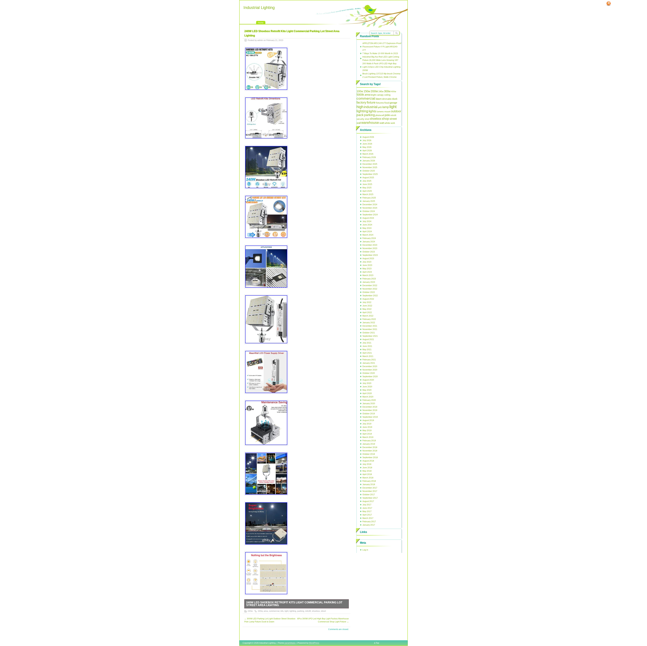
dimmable (387, 99)
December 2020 (369, 366)
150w (367, 91)
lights (372, 111)
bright (373, 95)
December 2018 (369, 447)
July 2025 (366, 181)
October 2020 (368, 373)
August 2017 (368, 501)
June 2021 (367, 346)
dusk (394, 98)
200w (374, 91)
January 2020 (368, 403)
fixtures (380, 102)
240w (250, 611)
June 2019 (367, 427)
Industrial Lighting (259, 7)
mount (387, 111)
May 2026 (367, 147)
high (360, 107)
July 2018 (366, 464)
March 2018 (367, 478)
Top (377, 643)
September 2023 (370, 255)
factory (361, 102)
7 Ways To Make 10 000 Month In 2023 (380, 53)
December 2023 (369, 245)
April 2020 (367, 393)
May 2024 (367, 228)
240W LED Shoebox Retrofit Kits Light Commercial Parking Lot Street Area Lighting (294, 604)
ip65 (380, 107)
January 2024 (368, 241)
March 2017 (367, 518)
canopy (380, 95)
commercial (274, 611)
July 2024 (366, 221)
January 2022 (368, 322)
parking (300, 611)
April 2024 (367, 231)
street (323, 611)
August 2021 (368, 339)
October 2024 (368, 211)
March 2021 (367, 356)
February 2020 (369, 400)
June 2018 (367, 467)
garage (393, 102)
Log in (365, 550)
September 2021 (370, 336)
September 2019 (370, 417)
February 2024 (369, 238)
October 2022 (368, 292)
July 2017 (366, 505)
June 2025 (367, 184)
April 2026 (367, 150)
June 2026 (367, 144)
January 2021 (368, 363)
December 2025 (369, 164)
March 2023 (367, 275)
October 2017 (368, 494)
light (286, 611)
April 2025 (367, 191)
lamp (385, 107)
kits (282, 611)
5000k (360, 94)
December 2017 (369, 488)
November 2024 (369, 208)
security (360, 119)
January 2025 (368, 201)
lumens (380, 111)
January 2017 (368, 525)
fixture (371, 102)
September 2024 (370, 214)
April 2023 (367, 272)
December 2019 (369, 407)
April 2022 (367, 312)
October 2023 (368, 252)
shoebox (316, 611)
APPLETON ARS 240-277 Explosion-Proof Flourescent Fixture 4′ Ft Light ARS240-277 (381, 46)
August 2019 (368, 420)
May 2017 (367, 511)
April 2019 (367, 434)
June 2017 (367, 508)
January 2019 (368, 444)
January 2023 (368, 282)
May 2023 (367, 268)
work (393, 123)
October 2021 (368, 333)
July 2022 (366, 302)
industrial (370, 107)
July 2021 (366, 343)
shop (385, 118)
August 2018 (368, 461)
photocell (379, 115)
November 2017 (369, 491)
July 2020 (366, 383)
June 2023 (367, 265)
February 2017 (369, 521)
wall (359, 122)
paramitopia (290, 643)
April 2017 (367, 515)
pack (360, 115)
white (387, 123)
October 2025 (368, 171)
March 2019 (367, 437)
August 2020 (368, 380)
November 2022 (369, 289)
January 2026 (368, 161)
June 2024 (367, 225)
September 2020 (370, 376)
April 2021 (367, 353)
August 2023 (368, 258)
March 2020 (367, 397)
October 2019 (368, 413)
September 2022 (370, 295)
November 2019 (369, 410)
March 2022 (367, 316)
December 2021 (369, 326)
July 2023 (366, 262)
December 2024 (369, 204)
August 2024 (368, 218)
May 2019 (367, 430)
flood (386, 103)
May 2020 (367, 390)
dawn (379, 98)
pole (387, 115)
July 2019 (366, 424)
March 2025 (367, 194)
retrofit (308, 611)
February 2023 (369, 279)
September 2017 (370, 498)
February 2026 (369, 157)
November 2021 (369, 329)
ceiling (387, 95)
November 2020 (369, 370)
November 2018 (369, 451)
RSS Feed (608, 3)
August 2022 (368, 299)
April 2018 (367, 474)
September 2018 (370, 457)
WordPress (314, 643)
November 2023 (369, 248)
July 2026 (366, 140)
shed (367, 119)
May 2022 (367, 309)
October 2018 (368, 454)
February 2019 (369, 440)
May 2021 (367, 349)
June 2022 (367, 306)
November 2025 (369, 167)
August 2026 (368, 137)
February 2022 (369, 319)
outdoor (396, 111)
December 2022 (369, 285)
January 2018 (368, 484)
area (266, 611)
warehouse (370, 122)
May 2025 (367, 187)
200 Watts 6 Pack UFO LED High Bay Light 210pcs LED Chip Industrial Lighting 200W (381, 66)
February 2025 (369, 198)
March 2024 (367, 235)
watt (381, 122)
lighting (292, 611)
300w (387, 91)
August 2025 (368, 177)
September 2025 (370, 174)
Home (261, 23)
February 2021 (369, 359)
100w (360, 91)
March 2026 (367, 154)
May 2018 (367, 471)
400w (393, 91)
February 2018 (369, 481)
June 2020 (367, 386)
